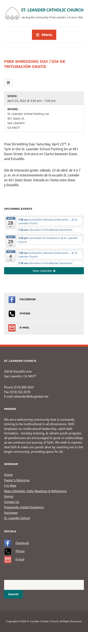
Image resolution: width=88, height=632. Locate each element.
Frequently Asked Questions (24, 507)
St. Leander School (17, 518)
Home (8, 475)
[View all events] (8, 82)
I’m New (10, 485)
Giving (8, 496)
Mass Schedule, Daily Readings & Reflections (35, 491)
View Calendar (43, 271)
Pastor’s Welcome (16, 480)
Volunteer (11, 513)
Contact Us (11, 502)
